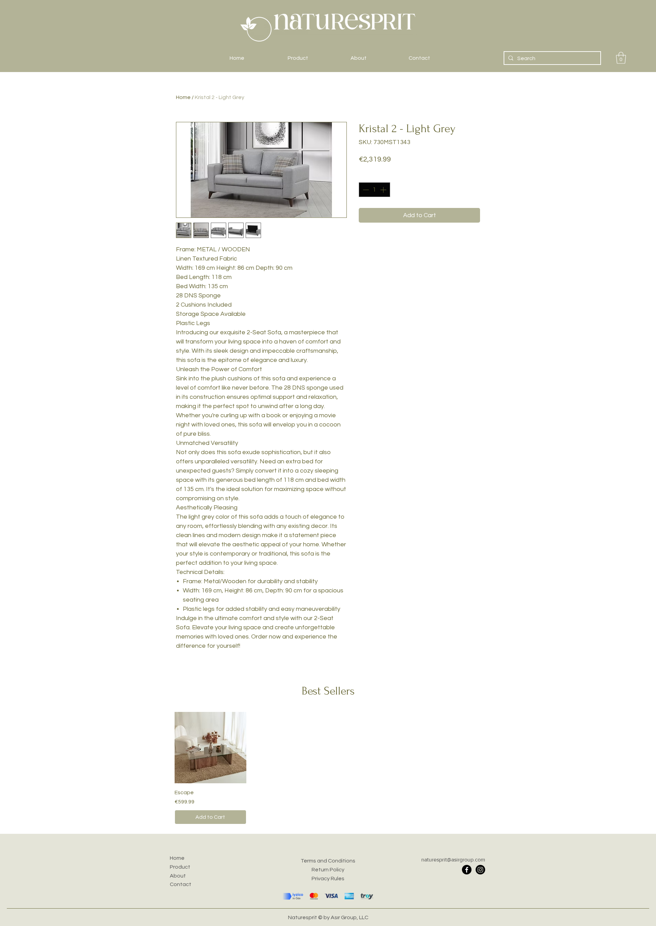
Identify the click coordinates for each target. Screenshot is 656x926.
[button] (621, 58)
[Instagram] (480, 869)
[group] (328, 768)
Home (183, 97)
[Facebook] (467, 869)
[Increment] (384, 190)
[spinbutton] (374, 190)
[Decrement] (365, 190)
